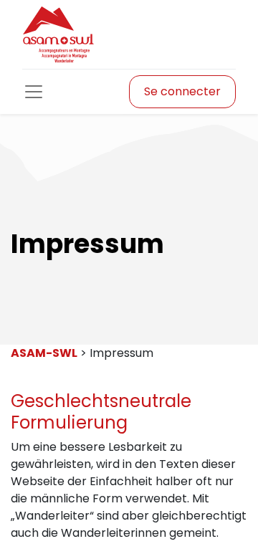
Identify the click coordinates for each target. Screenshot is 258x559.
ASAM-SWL (44, 353)
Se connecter (182, 91)
